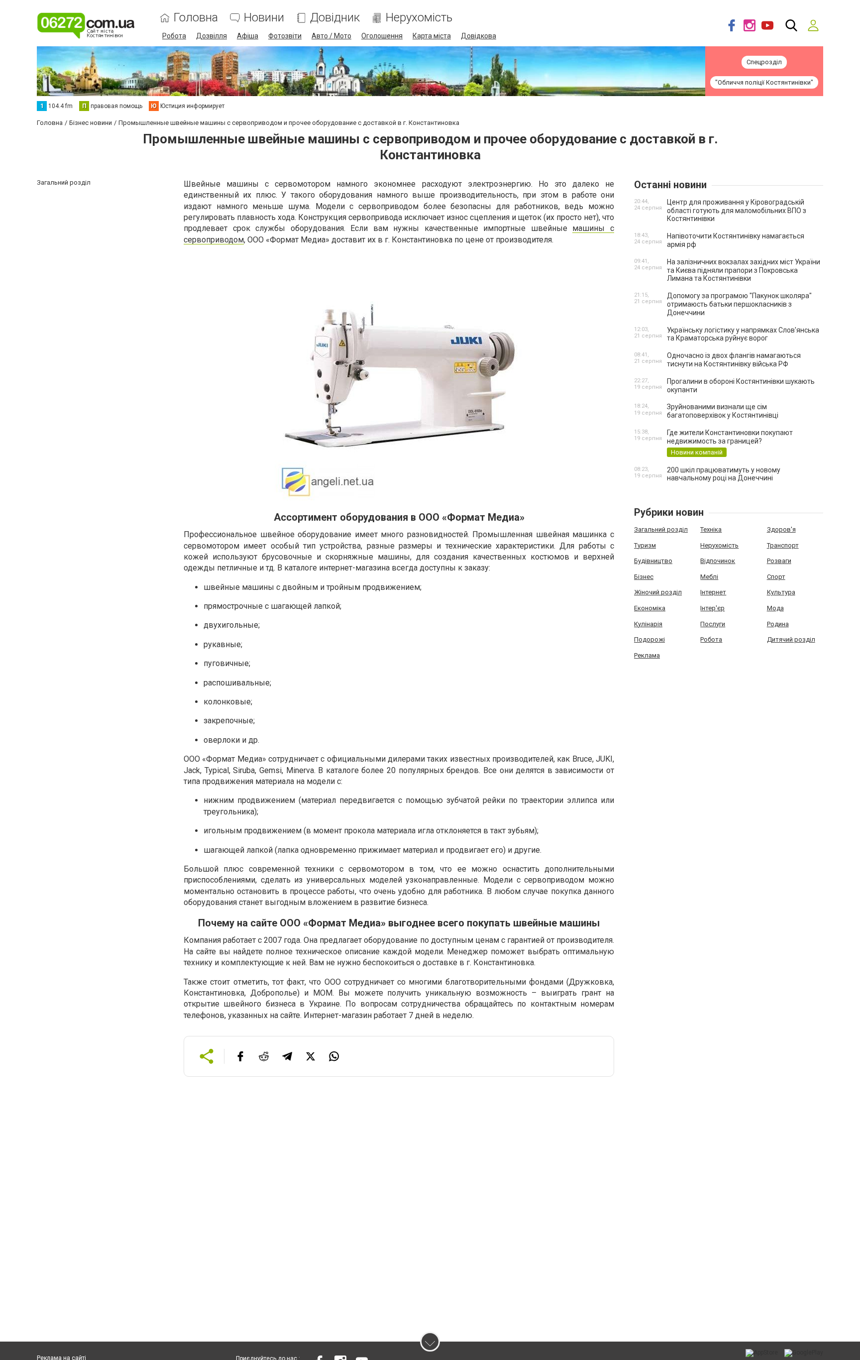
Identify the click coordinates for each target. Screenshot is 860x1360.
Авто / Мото (331, 36)
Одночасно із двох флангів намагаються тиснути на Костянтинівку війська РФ (734, 359)
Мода (775, 608)
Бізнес (643, 576)
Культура (781, 592)
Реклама (647, 655)
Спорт (776, 576)
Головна (196, 17)
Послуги (712, 624)
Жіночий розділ (658, 592)
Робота (174, 36)
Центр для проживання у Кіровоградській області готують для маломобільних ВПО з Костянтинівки (736, 210)
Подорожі (649, 639)
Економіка (649, 608)
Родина (778, 624)
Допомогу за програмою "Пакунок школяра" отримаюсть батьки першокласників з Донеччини (739, 304)
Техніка (711, 529)
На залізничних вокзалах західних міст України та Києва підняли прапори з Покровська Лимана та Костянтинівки (743, 270)
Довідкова (478, 36)
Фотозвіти (285, 36)
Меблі (709, 576)
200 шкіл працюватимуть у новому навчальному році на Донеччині (723, 474)
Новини (264, 17)
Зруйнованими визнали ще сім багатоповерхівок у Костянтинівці (722, 411)
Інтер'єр (712, 608)
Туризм (645, 545)
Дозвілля (211, 36)
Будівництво (653, 561)
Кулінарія (648, 624)
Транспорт (783, 545)
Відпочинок (717, 561)
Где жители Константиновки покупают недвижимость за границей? (730, 437)
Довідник (335, 17)
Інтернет (713, 592)
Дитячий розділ (791, 639)
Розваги (779, 561)
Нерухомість (419, 17)
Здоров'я (781, 529)
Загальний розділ (661, 529)
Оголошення (382, 36)
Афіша (247, 36)
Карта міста (432, 36)
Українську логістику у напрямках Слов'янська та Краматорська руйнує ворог (743, 334)
